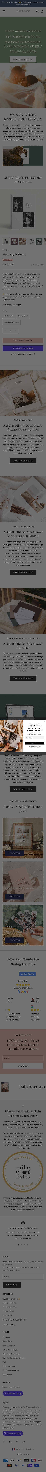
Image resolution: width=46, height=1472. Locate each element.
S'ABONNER (34, 743)
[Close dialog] (44, 721)
